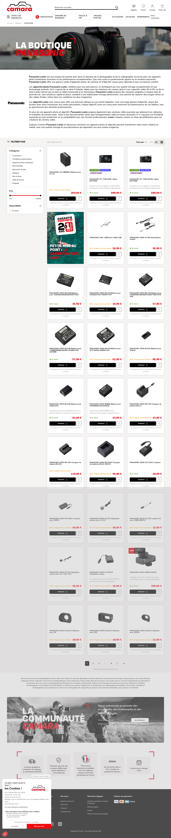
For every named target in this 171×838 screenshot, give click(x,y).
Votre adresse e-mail (105, 720)
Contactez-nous (65, 812)
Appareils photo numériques (22, 162)
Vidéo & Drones (18, 180)
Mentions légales (92, 807)
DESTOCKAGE (17, 166)
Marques (18, 23)
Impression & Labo (19, 169)
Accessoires (16, 156)
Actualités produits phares (22, 159)
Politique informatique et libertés (97, 814)
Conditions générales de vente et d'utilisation (97, 802)
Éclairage (15, 183)
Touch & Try (64, 805)
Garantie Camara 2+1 (67, 801)
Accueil (9, 23)
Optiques (15, 173)
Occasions (63, 808)
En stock (15, 211)
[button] (162, 8)
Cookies (89, 810)
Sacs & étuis (17, 176)
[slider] (10, 195)
